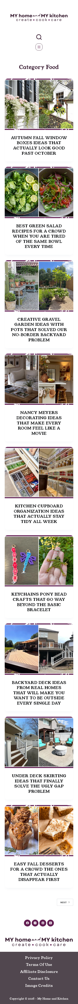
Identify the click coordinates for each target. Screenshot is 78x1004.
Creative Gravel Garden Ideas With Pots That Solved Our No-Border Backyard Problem (39, 330)
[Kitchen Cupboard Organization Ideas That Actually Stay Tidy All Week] (39, 472)
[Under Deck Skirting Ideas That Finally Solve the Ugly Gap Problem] (39, 742)
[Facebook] (27, 923)
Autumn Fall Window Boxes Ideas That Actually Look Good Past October (39, 145)
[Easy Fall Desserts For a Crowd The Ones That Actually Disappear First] (39, 830)
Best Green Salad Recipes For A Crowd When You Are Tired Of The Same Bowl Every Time (39, 236)
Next (63, 902)
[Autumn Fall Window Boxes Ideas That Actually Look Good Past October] (39, 104)
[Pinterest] (42, 923)
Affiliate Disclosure (39, 971)
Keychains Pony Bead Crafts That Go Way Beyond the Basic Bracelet (39, 602)
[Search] (39, 37)
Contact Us (39, 978)
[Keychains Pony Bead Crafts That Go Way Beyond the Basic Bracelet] (39, 561)
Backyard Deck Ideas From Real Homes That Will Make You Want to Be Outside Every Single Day (39, 693)
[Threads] (50, 923)
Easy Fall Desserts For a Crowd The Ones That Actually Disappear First (39, 871)
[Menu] (39, 47)
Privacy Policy (39, 957)
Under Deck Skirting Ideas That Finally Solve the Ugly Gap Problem (39, 783)
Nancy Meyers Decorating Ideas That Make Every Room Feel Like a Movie (39, 423)
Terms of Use (39, 964)
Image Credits (39, 985)
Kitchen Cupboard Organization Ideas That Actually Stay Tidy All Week (38, 513)
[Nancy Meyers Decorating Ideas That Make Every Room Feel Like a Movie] (39, 379)
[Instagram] (35, 923)
